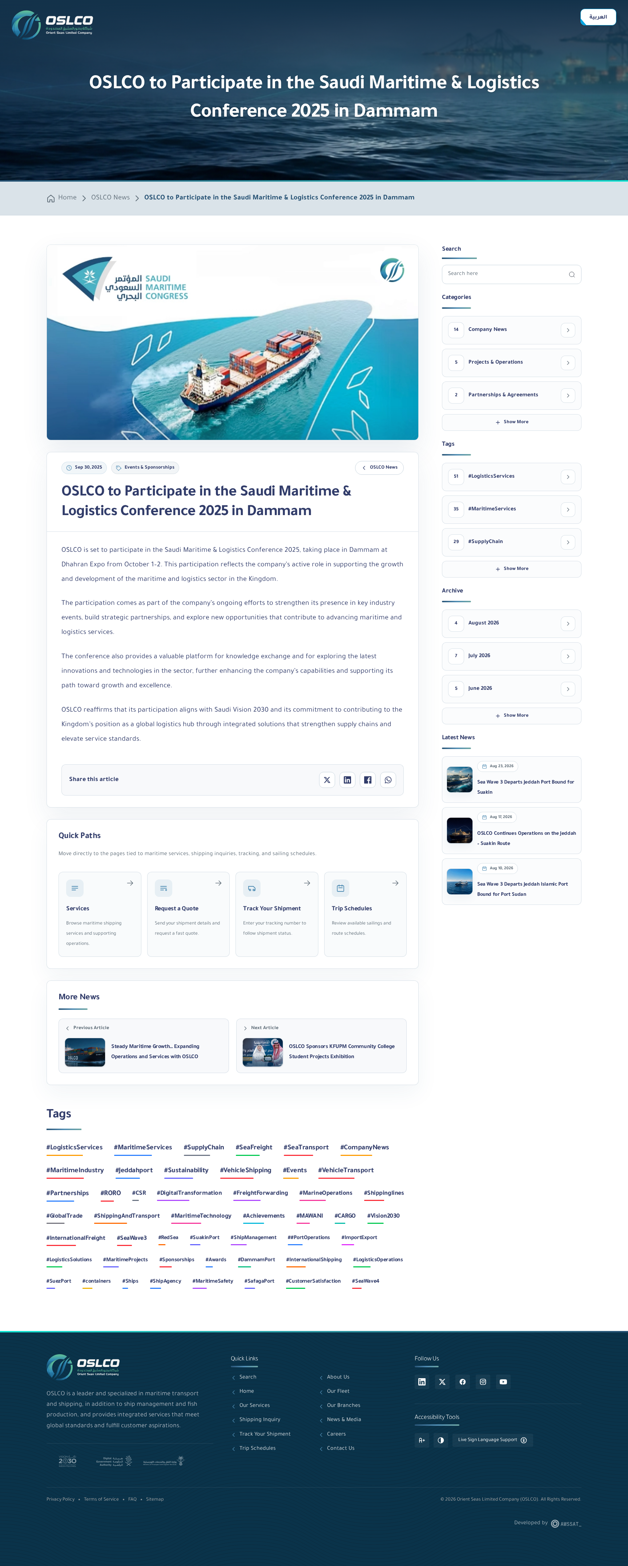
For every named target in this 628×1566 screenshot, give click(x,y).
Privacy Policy (61, 1499)
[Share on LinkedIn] (347, 780)
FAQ (132, 1499)
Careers (336, 1435)
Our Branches (344, 1406)
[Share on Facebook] (368, 780)
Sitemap (155, 1499)
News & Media (344, 1420)
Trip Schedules (257, 1449)
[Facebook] (462, 1382)
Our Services (254, 1406)
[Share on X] (327, 780)
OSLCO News (110, 198)
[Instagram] (483, 1382)
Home (67, 198)
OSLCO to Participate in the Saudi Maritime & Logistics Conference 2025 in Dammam (279, 198)
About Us (338, 1378)
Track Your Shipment (265, 1435)
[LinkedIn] (422, 1382)
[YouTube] (503, 1382)
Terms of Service (101, 1499)
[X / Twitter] (442, 1382)
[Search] (572, 274)
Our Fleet (338, 1392)
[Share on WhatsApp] (388, 780)
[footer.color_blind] (441, 1440)
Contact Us (341, 1449)
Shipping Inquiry (259, 1420)
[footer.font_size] (422, 1440)
